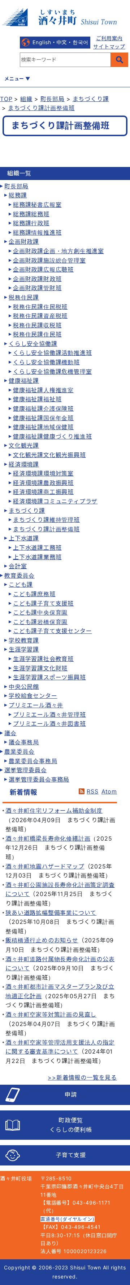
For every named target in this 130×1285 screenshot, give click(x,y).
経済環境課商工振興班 (43, 491)
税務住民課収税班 (37, 325)
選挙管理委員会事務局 (39, 779)
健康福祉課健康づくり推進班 (52, 436)
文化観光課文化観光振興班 (49, 455)
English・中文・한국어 (60, 42)
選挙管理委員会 (25, 770)
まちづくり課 (91, 98)
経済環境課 (24, 464)
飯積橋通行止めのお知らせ (41, 940)
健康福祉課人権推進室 (43, 390)
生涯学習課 (24, 649)
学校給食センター (33, 695)
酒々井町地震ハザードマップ (44, 866)
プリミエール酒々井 (36, 705)
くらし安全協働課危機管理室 (52, 371)
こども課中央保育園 (40, 612)
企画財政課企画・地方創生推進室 (58, 251)
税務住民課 (24, 297)
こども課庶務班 (34, 594)
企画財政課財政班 (37, 278)
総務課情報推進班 (37, 232)
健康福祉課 (24, 380)
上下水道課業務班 (37, 557)
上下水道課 (24, 538)
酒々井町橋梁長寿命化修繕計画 (47, 838)
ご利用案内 (109, 38)
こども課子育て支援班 (43, 603)
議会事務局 (24, 742)
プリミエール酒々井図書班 (49, 723)
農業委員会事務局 (33, 761)
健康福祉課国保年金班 (43, 418)
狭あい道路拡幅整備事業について (50, 912)
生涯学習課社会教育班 (43, 658)
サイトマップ (109, 46)
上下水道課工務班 (37, 547)
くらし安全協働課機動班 (46, 362)
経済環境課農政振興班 (43, 482)
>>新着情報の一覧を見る (82, 1077)
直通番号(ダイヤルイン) (67, 1219)
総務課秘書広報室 (37, 204)
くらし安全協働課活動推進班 (52, 352)
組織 (26, 98)
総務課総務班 (31, 214)
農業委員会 (19, 751)
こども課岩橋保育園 (40, 621)
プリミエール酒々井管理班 (49, 714)
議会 (10, 733)
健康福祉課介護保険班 (43, 408)
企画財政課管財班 (37, 288)
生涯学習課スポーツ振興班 (49, 677)
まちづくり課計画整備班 (41, 108)
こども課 (21, 584)
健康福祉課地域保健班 (43, 427)
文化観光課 (24, 445)
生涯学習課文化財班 (40, 668)
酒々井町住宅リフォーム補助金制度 (54, 810)
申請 (71, 1094)
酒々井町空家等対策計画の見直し (50, 1014)
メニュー (14, 78)
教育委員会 (19, 575)
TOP (6, 98)
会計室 (18, 566)
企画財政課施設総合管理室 (49, 260)
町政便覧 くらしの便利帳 (70, 1125)
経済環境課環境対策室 (43, 473)
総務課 (18, 195)
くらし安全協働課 (33, 343)
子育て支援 (71, 1155)
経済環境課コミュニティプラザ (55, 501)
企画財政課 (24, 241)
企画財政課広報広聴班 (43, 269)
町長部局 (52, 98)
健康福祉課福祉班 (37, 399)
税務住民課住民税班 (40, 306)
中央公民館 (24, 686)
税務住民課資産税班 (40, 315)
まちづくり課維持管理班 (46, 519)
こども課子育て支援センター (52, 631)
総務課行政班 (31, 223)
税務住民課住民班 (37, 334)
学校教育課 (24, 640)
